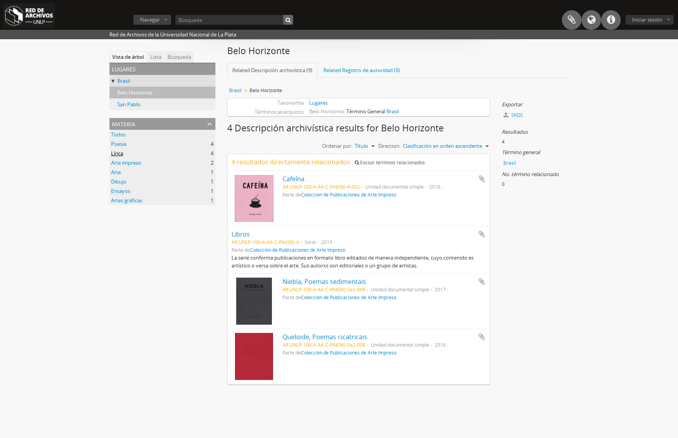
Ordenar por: (337, 145)
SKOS (516, 115)
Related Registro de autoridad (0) (361, 70)
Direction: (389, 145)
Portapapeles (571, 20)
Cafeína (293, 178)
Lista (155, 56)
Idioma (591, 20)
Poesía (118, 143)
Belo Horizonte (134, 92)
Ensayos (120, 190)
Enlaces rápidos (611, 20)
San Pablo (128, 104)
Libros (240, 234)
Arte (116, 172)
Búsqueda (179, 56)
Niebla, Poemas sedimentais (324, 281)
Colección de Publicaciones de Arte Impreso (348, 194)
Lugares (318, 102)
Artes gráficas (126, 200)
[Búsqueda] (288, 20)
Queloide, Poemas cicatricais (324, 337)
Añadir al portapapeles (482, 179)
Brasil (123, 80)
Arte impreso (126, 162)
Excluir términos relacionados (392, 162)
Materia (123, 123)
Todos (118, 134)
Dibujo (118, 181)
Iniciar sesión (647, 19)
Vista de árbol (128, 56)
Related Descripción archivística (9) (272, 70)
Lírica (117, 153)
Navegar (150, 19)
